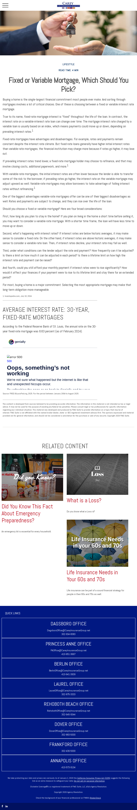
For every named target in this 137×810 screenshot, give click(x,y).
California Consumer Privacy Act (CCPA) (93, 778)
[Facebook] (2, 806)
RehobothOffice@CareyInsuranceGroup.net (68, 710)
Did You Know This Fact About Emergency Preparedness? (27, 513)
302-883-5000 (68, 734)
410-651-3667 (68, 654)
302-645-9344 (68, 714)
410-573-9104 (68, 767)
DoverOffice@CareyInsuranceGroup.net (68, 730)
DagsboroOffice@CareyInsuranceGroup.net (68, 630)
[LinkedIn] (7, 806)
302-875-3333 (68, 694)
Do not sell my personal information (89, 781)
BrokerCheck (95, 798)
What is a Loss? (84, 500)
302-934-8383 (68, 634)
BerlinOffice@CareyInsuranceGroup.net (68, 670)
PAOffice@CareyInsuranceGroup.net (69, 650)
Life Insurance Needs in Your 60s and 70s (92, 576)
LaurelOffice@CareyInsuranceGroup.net (68, 690)
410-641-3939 (68, 674)
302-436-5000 (68, 750)
